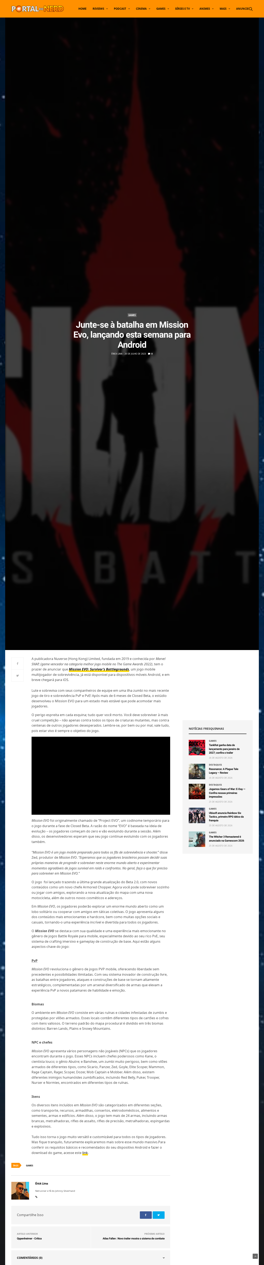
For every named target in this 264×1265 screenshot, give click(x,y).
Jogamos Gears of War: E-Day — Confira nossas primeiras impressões (227, 793)
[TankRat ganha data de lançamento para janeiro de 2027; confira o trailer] (197, 747)
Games (160, 9)
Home (82, 9)
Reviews (98, 9)
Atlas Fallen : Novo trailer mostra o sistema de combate (134, 1238)
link (85, 1152)
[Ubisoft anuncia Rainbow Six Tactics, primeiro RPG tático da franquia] (197, 815)
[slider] (81, 809)
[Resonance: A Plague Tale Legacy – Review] (197, 771)
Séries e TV (182, 9)
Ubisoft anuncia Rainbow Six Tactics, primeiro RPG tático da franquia (226, 817)
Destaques (215, 765)
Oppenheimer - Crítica (29, 1238)
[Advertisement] (218, 685)
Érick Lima (116, 353)
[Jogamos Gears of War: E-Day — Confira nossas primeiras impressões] (197, 791)
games (29, 1165)
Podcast (120, 9)
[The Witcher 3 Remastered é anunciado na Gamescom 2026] (197, 839)
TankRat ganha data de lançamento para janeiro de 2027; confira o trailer (224, 749)
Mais (223, 9)
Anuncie (242, 9)
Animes (204, 9)
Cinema (141, 9)
